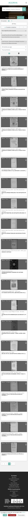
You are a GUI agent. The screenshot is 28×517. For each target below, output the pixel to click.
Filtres (14, 23)
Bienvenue (14, 477)
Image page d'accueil (14, 485)
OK (5, 515)
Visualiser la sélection (11, 27)
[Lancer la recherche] (24, 9)
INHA (14, 492)
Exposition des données (14, 484)
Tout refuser (12, 515)
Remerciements (14, 480)
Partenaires (14, 496)
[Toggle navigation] (26, 2)
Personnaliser (21, 515)
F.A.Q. (14, 481)
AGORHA (12, 2)
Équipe (14, 493)
